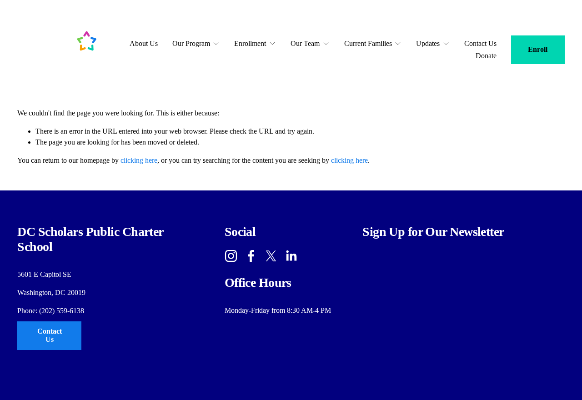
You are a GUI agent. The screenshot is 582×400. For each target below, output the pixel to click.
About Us (144, 43)
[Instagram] (231, 256)
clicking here (138, 160)
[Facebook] (251, 256)
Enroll (537, 49)
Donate (486, 56)
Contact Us (480, 43)
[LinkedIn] (291, 256)
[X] (271, 256)
